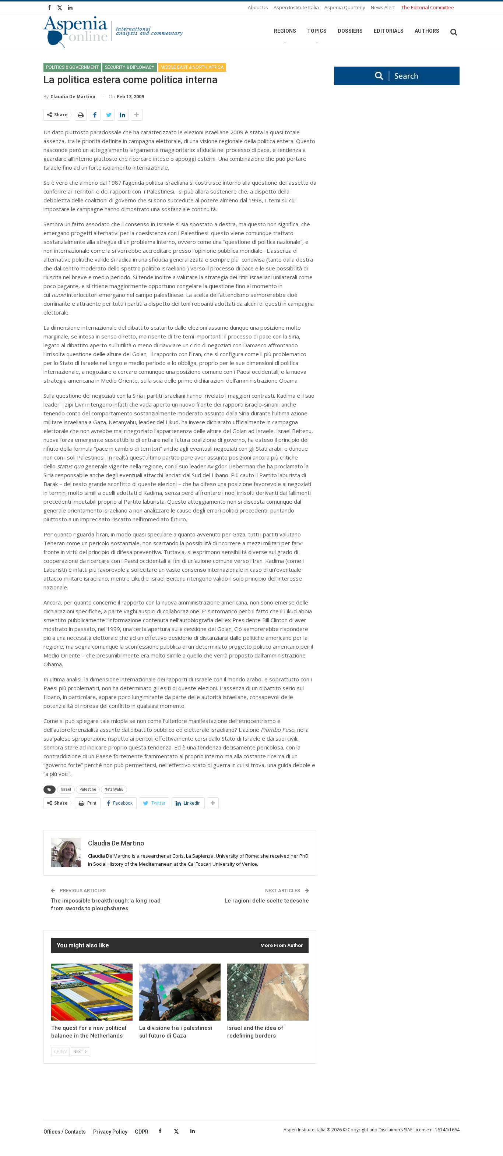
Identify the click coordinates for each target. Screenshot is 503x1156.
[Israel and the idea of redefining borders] (268, 992)
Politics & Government (72, 67)
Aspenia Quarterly (344, 7)
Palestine (88, 789)
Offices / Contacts (64, 1132)
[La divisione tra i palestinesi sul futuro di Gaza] (180, 992)
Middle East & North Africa (192, 67)
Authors (427, 31)
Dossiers (350, 31)
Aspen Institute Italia (296, 7)
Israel (66, 789)
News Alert (383, 7)
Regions (285, 31)
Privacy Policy (110, 1132)
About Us (258, 7)
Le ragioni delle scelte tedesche (267, 900)
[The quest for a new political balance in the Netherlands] (92, 992)
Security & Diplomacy (129, 67)
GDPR (141, 1132)
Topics (317, 31)
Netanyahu (114, 789)
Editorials (389, 31)
